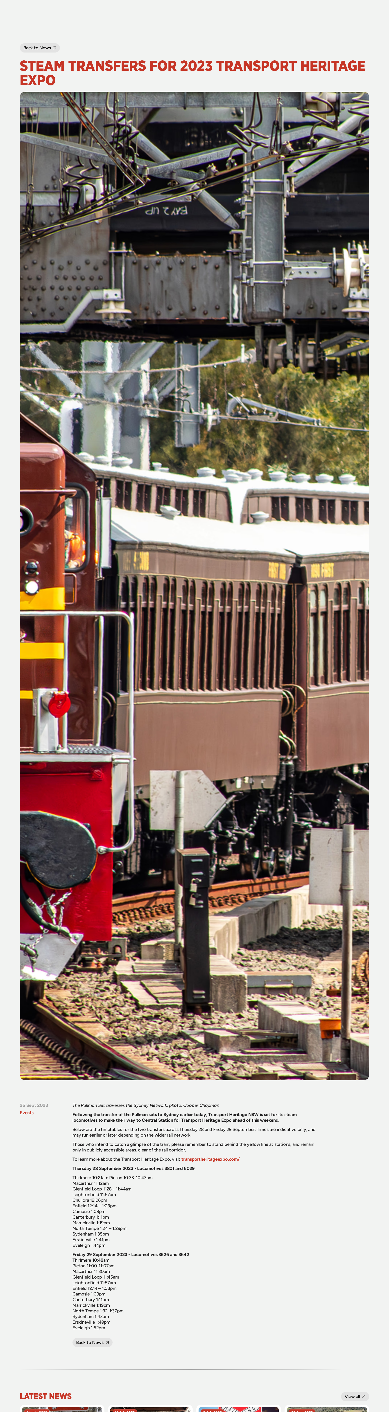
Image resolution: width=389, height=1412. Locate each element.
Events (27, 1112)
